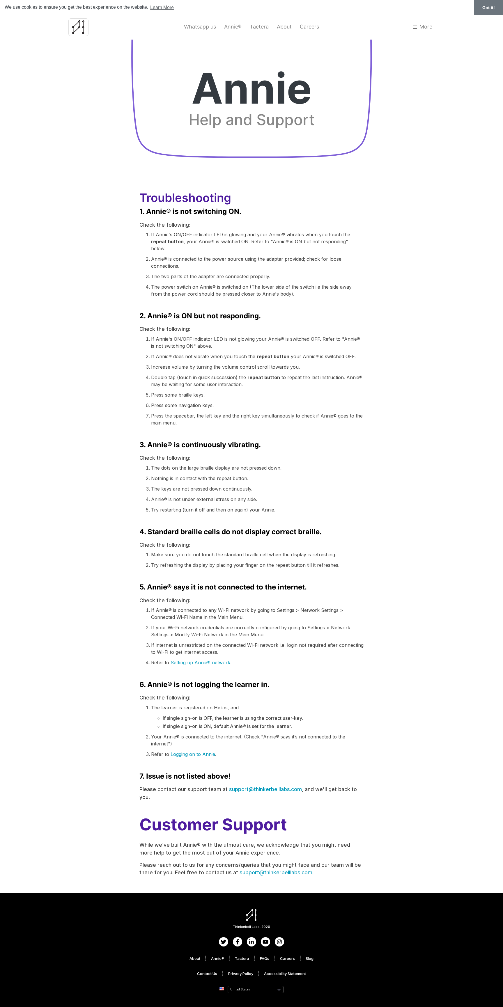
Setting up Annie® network (200, 662)
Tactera (259, 27)
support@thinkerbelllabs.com (265, 789)
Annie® (233, 27)
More (425, 27)
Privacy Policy (240, 973)
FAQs (264, 958)
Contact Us (207, 973)
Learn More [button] (162, 7)
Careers (309, 27)
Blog (310, 958)
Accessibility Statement (285, 973)
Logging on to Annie (193, 754)
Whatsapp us (200, 27)
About (284, 27)
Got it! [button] (488, 7)
